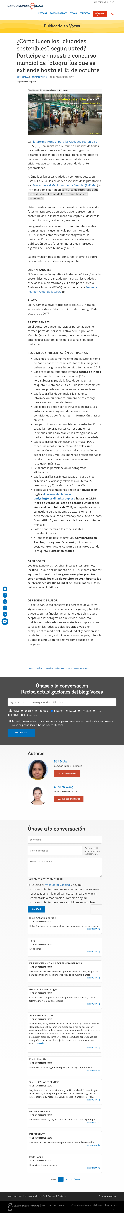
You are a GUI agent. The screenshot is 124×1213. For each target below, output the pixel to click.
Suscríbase (21, 733)
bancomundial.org (103, 2)
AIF (49, 1205)
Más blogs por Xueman (69, 799)
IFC (55, 1205)
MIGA (61, 1205)
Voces (74, 26)
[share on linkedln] (5, 608)
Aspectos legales (15, 1196)
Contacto (85, 13)
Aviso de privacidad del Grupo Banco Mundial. (37, 725)
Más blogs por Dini (67, 773)
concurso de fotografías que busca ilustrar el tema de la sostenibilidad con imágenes (63, 194)
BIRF (44, 1205)
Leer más (40, 1043)
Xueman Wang (39, 77)
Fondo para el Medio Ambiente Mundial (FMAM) (64, 185)
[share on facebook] (5, 595)
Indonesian (30, 715)
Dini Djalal (23, 77)
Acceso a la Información (35, 1196)
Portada (42, 13)
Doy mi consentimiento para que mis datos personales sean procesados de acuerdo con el (63, 723)
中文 (58, 90)
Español (32, 81)
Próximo (76, 1179)
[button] (112, 14)
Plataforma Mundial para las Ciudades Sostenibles (64, 141)
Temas (73, 13)
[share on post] (5, 601)
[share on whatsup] (5, 614)
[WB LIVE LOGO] (100, 14)
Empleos (51, 1196)
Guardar (36, 909)
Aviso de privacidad (57, 885)
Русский (86, 710)
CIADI (10, 1210)
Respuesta (92, 929)
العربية (54, 90)
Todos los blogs (58, 13)
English (48, 90)
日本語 (14, 715)
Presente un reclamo (107, 1196)
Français (65, 90)
